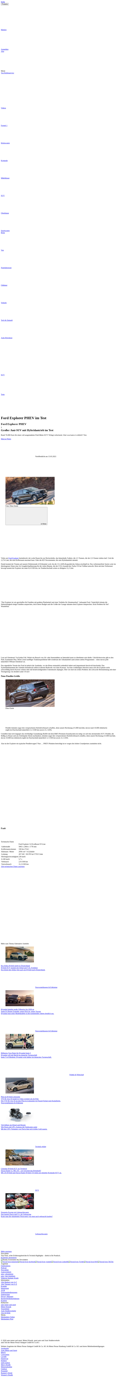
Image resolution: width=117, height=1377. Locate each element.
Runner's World (6, 1373)
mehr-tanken (5, 1363)
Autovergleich (6, 1272)
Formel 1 (4, 125)
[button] (58, 492)
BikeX (3, 1352)
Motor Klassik (6, 1307)
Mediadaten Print (7, 1319)
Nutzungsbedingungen (9, 1292)
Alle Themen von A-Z (9, 1284)
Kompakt (4, 161)
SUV (3, 196)
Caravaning (5, 1355)
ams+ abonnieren (7, 1274)
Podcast (4, 1268)
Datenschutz (5, 1294)
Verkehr (4, 303)
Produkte (5, 4)
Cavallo (4, 1357)
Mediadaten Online (8, 1317)
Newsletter (5, 1270)
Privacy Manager (7, 1296)
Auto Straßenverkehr (8, 1311)
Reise (3, 233)
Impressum (5, 1288)
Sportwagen (5, 231)
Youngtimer (5, 1309)
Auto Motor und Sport (9, 1350)
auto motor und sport (8, 1305)
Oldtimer (4, 285)
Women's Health (7, 1375)
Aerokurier (5, 1348)
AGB (3, 1290)
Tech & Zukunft (7, 320)
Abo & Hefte (5, 1313)
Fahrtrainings (5, 1266)
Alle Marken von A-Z (9, 1282)
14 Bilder (44, 524)
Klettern (4, 1361)
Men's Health (6, 1365)
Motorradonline (6, 1367)
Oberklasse (5, 213)
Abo (2, 51)
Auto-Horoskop (6, 338)
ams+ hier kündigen (8, 1276)
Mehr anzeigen (6, 1251)
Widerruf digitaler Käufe (10, 1278)
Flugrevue (4, 1359)
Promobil (4, 1371)
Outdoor (4, 1369)
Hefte (3, 2)
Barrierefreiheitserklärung (10, 1299)
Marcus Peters (6, 439)
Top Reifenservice (7, 73)
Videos (3, 108)
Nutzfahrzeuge (6, 268)
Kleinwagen (5, 143)
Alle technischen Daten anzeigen (13, 866)
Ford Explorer (13, 558)
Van (2, 250)
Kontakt (4, 1286)
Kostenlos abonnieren (9, 1258)
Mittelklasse (5, 178)
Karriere (4, 1301)
